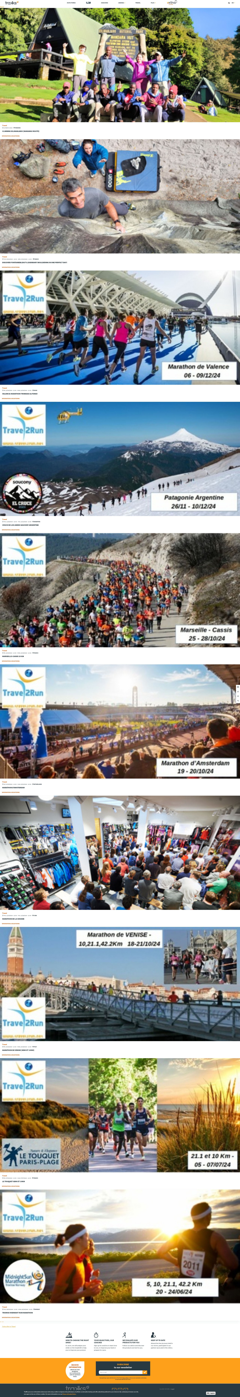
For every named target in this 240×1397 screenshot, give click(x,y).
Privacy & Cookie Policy (69, 1394)
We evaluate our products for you (131, 1341)
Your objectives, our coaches (104, 1341)
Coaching (104, 3)
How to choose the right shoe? (77, 1341)
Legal (172, 1389)
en (233, 3)
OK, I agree (211, 1393)
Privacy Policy (125, 1378)
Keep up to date (158, 1340)
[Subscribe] (144, 1372)
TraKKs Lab (88, 2)
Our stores (71, 3)
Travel (137, 3)
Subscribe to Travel (8, 1326)
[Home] (11, 2)
